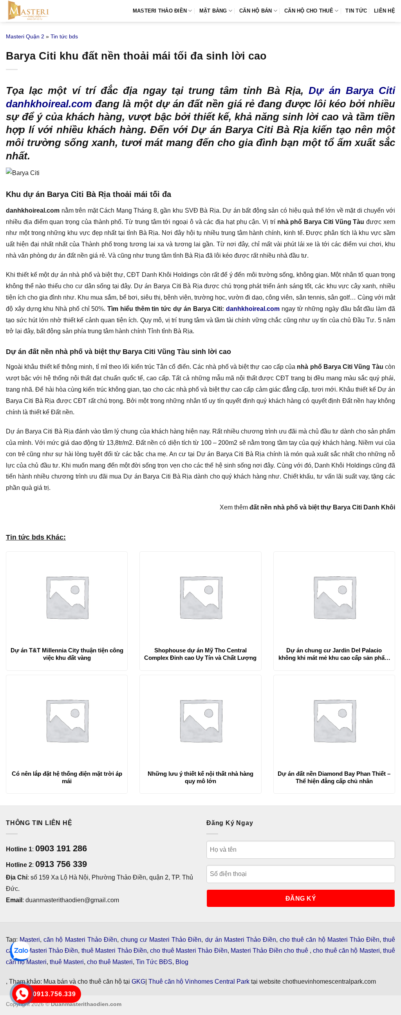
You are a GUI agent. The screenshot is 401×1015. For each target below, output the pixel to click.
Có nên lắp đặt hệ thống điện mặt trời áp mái (67, 777)
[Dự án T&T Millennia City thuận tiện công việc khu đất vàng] (66, 597)
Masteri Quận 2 (25, 36)
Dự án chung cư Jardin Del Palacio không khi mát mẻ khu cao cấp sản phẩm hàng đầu (334, 654)
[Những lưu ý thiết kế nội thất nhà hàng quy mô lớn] (200, 720)
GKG (138, 981)
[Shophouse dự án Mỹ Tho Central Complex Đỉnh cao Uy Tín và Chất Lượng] (200, 597)
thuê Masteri (67, 962)
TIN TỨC (356, 11)
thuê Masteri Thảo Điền (114, 950)
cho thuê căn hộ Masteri (346, 950)
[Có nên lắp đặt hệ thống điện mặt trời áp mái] (66, 720)
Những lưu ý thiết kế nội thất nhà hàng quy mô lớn (200, 777)
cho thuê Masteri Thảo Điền (188, 950)
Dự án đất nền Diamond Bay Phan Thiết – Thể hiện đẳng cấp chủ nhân (334, 777)
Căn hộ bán (255, 11)
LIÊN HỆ (384, 11)
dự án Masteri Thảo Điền (240, 939)
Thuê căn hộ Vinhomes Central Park (198, 981)
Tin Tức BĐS (154, 962)
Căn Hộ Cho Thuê (308, 11)
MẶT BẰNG (213, 11)
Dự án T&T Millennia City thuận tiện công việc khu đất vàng (67, 654)
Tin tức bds (64, 36)
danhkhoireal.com (253, 308)
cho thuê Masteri (110, 962)
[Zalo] (20, 951)
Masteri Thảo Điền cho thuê (270, 950)
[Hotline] (22, 994)
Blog (181, 962)
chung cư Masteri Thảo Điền (161, 939)
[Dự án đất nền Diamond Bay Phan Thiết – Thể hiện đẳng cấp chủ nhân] (334, 720)
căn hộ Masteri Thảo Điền (80, 939)
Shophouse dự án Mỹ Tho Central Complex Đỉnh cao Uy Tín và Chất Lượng (200, 654)
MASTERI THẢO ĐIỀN (160, 11)
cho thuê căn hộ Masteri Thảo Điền (329, 939)
